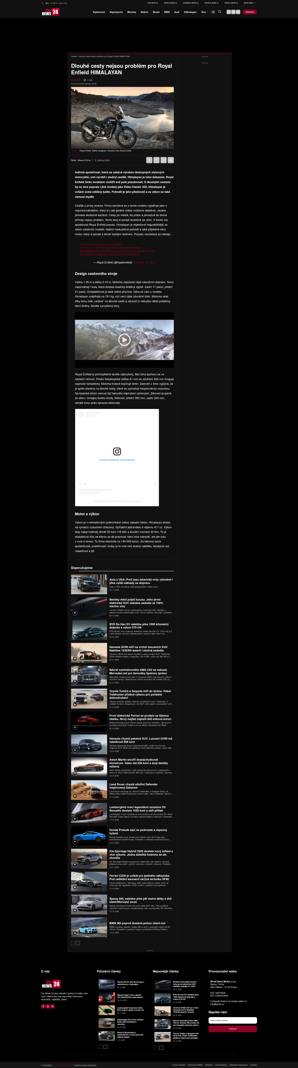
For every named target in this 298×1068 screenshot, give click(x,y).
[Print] (171, 160)
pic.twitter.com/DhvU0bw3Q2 (122, 254)
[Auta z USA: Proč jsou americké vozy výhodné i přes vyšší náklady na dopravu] (89, 584)
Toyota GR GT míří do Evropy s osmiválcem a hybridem (130, 982)
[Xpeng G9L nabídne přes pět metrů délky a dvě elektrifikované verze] (89, 904)
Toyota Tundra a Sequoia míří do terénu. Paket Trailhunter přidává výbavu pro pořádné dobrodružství (140, 694)
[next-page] (78, 943)
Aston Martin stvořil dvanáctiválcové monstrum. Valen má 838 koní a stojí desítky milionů (138, 763)
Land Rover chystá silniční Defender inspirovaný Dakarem (133, 786)
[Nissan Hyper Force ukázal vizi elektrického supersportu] (107, 997)
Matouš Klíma (84, 160)
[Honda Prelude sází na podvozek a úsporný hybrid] (89, 836)
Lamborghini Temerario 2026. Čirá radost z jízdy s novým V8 (130, 1008)
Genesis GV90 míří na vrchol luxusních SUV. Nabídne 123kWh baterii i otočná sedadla (138, 648)
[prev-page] (73, 943)
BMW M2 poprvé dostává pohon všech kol (137, 923)
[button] (219, 11)
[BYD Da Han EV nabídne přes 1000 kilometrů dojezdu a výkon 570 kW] (89, 630)
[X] (238, 12)
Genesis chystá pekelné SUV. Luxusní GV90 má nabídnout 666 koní (140, 740)
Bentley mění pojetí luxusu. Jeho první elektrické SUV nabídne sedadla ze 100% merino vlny (136, 602)
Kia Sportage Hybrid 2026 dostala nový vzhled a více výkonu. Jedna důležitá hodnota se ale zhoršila (141, 854)
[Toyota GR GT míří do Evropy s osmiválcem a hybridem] (107, 984)
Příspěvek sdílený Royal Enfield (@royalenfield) (117, 501)
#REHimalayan (113, 251)
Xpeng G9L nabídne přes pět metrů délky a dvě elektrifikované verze (140, 900)
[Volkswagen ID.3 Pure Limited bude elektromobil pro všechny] (107, 1023)
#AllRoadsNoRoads (92, 251)
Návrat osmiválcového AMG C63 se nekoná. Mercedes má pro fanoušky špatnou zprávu (138, 671)
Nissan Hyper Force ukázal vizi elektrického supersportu (130, 996)
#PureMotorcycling (91, 254)
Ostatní (74, 56)
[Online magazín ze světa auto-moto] (46, 12)
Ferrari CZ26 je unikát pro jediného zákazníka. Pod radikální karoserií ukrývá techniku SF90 (139, 877)
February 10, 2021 (144, 262)
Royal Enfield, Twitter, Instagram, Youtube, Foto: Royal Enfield (105, 150)
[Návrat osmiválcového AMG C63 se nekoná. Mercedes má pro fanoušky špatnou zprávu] (89, 676)
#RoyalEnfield (132, 251)
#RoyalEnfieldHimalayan (127, 247)
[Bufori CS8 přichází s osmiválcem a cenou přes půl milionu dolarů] (107, 1036)
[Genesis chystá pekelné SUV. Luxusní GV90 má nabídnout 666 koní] (89, 744)
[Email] (163, 160)
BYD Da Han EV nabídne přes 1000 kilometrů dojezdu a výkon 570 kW (139, 626)
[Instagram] (233, 12)
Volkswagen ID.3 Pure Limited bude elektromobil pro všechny (130, 1021)
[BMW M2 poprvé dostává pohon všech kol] (89, 927)
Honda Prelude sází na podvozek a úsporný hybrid (138, 831)
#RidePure (148, 251)
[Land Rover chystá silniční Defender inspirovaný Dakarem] (89, 790)
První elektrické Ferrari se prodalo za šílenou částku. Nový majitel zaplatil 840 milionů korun (140, 717)
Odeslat (233, 1029)
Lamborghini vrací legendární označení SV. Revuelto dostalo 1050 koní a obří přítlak (137, 808)
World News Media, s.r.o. (62, 1065)
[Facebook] (229, 12)
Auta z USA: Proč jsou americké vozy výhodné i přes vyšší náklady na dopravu (141, 581)
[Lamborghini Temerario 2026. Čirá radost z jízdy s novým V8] (107, 1010)
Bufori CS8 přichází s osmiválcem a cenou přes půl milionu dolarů (130, 1034)
